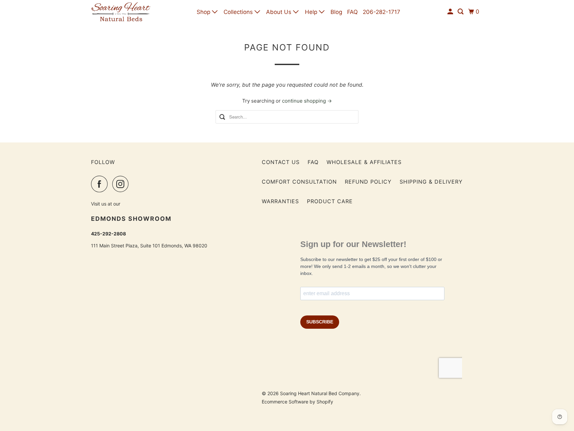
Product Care (330, 201)
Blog (336, 12)
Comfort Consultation (299, 181)
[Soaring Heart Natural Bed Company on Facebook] (101, 184)
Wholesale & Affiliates (364, 162)
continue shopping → (307, 101)
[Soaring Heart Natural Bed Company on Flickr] (135, 184)
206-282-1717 (381, 12)
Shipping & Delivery (431, 181)
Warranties (280, 201)
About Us (279, 12)
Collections (239, 12)
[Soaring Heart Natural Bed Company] (121, 12)
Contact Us (281, 162)
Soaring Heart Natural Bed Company (319, 393)
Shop (204, 12)
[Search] (461, 11)
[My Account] (450, 11)
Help (312, 12)
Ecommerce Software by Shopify (297, 401)
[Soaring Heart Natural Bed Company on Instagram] (122, 184)
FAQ (352, 12)
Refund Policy (368, 181)
